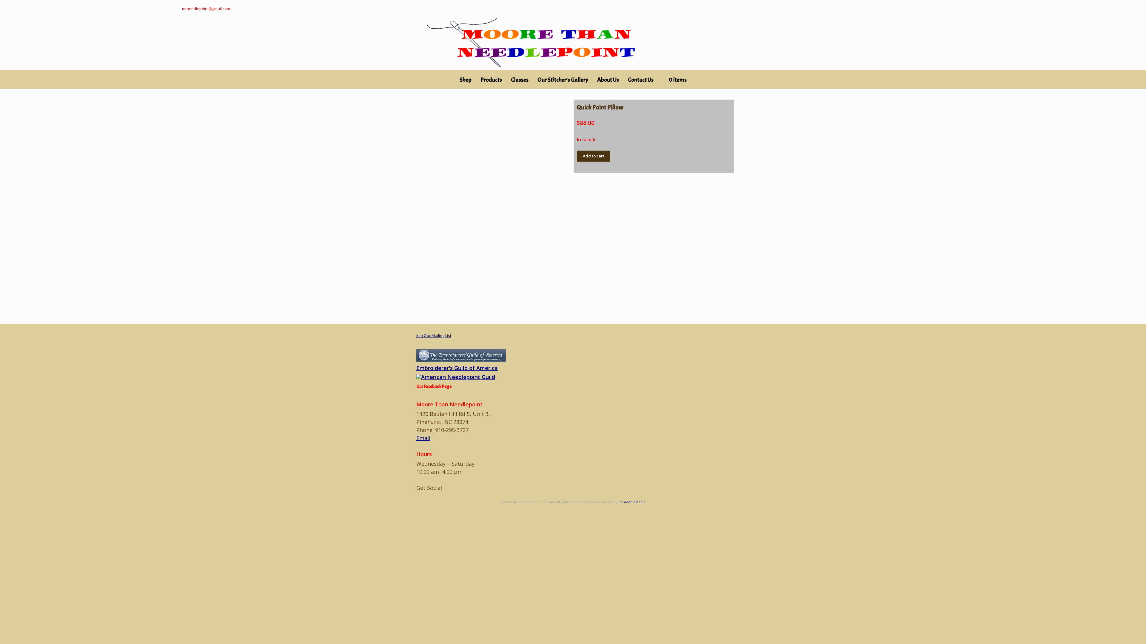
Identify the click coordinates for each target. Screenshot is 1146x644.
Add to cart (593, 156)
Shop (466, 79)
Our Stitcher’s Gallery (562, 79)
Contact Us (641, 79)
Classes (520, 79)
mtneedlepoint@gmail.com (206, 8)
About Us (608, 79)
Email (423, 438)
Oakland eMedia (632, 502)
